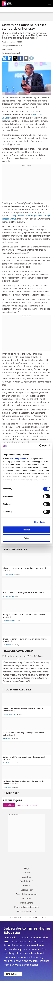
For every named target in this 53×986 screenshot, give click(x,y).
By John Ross (7, 645)
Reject (26, 538)
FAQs (26, 868)
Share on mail (26, 58)
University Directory (26, 911)
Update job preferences (27, 805)
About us (26, 877)
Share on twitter (15, 58)
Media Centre (26, 902)
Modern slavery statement (26, 907)
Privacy (26, 885)
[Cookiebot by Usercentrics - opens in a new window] (39, 446)
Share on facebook (20, 58)
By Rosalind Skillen (9, 714)
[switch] (46, 496)
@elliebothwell (14, 53)
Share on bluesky (4, 58)
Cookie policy (26, 889)
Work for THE (26, 881)
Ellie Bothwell (7, 49)
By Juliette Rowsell (9, 620)
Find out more (12, 973)
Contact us (27, 872)
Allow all (26, 530)
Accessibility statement (26, 894)
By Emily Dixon (8, 574)
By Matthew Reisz (8, 596)
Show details (39, 522)
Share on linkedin (9, 58)
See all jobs (9, 805)
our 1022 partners (18, 459)
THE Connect (27, 898)
